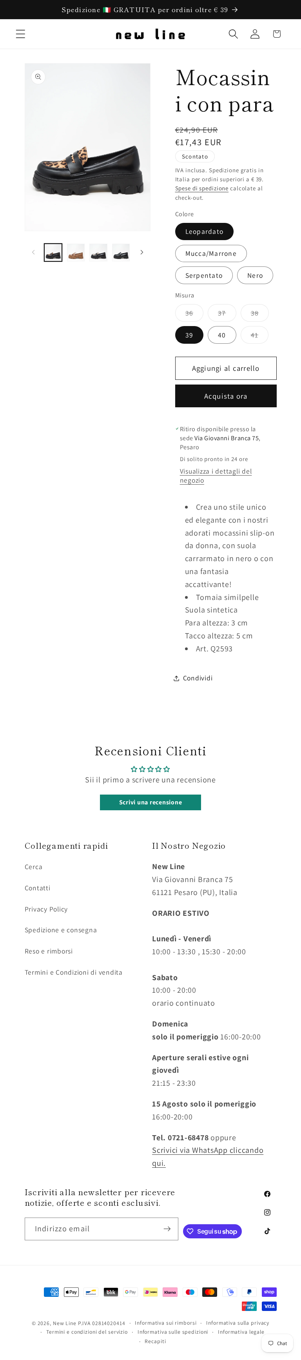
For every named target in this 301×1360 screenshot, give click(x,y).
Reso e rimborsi (49, 950)
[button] (20, 34)
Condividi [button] (198, 677)
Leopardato (204, 231)
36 (194, 315)
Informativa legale (241, 1331)
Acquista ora (226, 396)
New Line (64, 1323)
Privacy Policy (46, 908)
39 (189, 334)
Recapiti (155, 1341)
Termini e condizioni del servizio (87, 1331)
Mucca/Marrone (211, 253)
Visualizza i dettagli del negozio (216, 476)
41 (260, 337)
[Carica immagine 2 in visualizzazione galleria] (76, 252)
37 (227, 315)
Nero (255, 275)
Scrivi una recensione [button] (150, 802)
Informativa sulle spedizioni (173, 1331)
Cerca (34, 866)
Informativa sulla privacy (237, 1322)
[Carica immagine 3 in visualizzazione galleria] (98, 252)
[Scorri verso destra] (141, 252)
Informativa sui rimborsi (165, 1322)
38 (260, 315)
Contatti (38, 887)
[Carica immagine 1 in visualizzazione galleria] (53, 252)
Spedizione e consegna (61, 929)
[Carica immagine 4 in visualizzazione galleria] (121, 252)
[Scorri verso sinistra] (33, 252)
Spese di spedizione (202, 188)
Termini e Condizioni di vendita (74, 972)
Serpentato (204, 275)
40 (222, 334)
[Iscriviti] (167, 1229)
